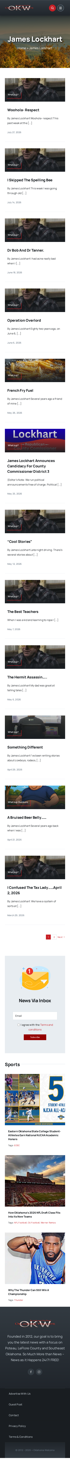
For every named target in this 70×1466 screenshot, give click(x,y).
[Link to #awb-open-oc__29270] (52, 8)
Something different (25, 747)
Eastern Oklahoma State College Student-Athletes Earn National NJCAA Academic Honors (34, 1135)
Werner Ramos (48, 1222)
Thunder (18, 1300)
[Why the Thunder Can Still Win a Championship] (35, 1235)
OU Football (34, 1222)
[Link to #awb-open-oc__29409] (60, 8)
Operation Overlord (24, 320)
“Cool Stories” (19, 541)
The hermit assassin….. (27, 677)
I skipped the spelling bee (29, 180)
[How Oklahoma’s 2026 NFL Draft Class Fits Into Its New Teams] (35, 1157)
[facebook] (31, 1372)
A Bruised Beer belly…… (26, 817)
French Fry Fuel (20, 390)
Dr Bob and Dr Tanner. (26, 250)
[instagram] (39, 1372)
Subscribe (35, 1037)
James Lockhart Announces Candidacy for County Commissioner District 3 (31, 466)
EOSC (17, 1145)
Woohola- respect (23, 109)
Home (22, 48)
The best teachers (22, 611)
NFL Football (20, 1222)
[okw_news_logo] (19, 6)
